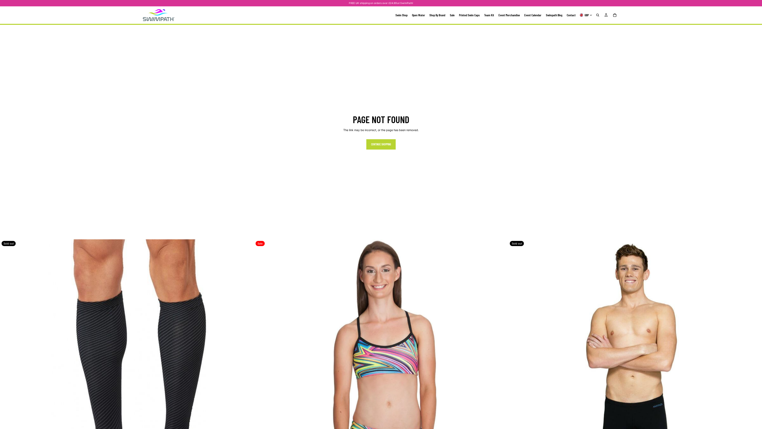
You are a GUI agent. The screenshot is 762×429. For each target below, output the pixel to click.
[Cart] (614, 15)
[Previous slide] (6, 366)
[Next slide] (248, 366)
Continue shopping (381, 144)
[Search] (597, 15)
